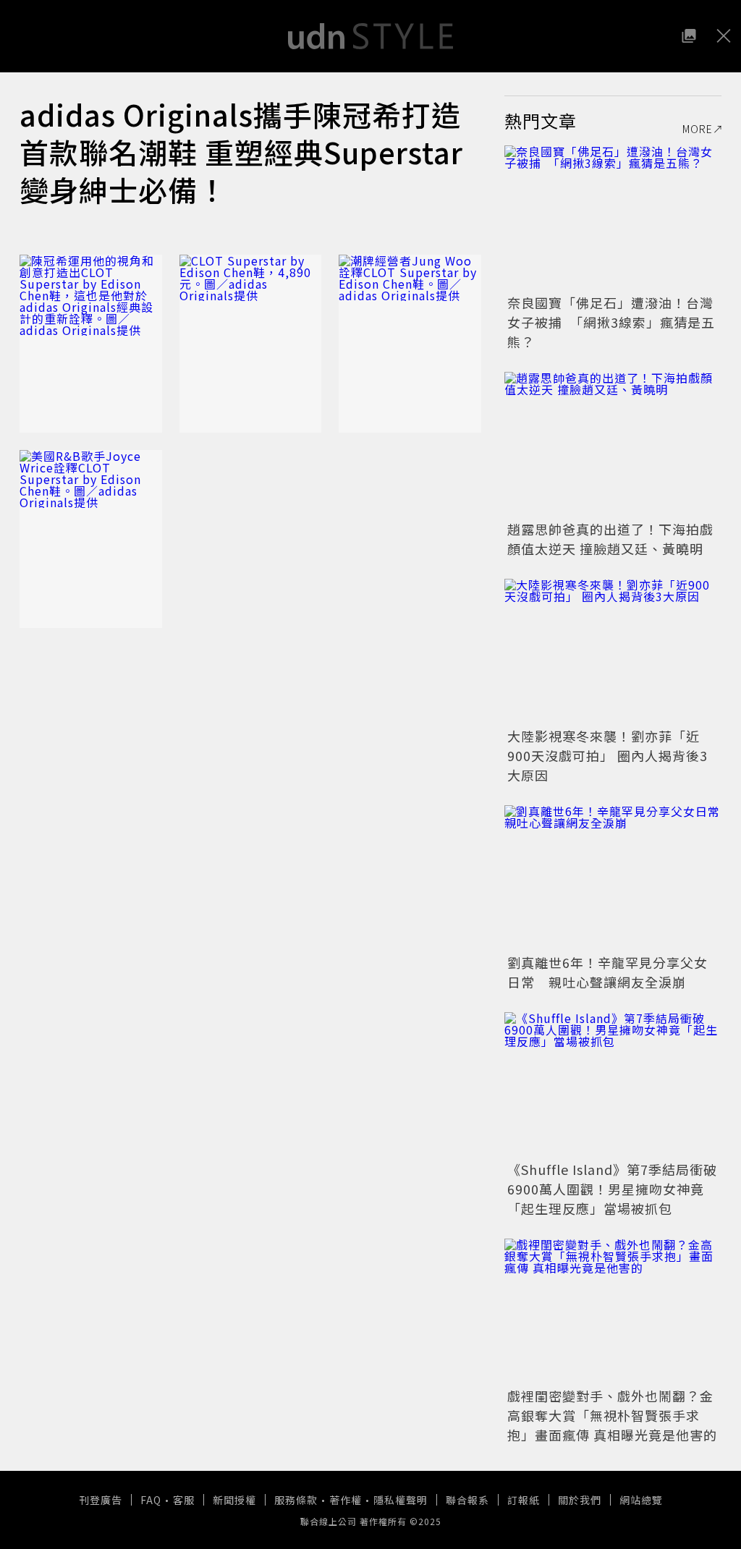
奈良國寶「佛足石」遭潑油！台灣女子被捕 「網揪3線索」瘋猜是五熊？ (611, 322)
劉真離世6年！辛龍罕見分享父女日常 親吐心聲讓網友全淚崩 (607, 972)
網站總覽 (641, 1500)
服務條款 (296, 1500)
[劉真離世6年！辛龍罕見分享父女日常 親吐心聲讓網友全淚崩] (612, 877)
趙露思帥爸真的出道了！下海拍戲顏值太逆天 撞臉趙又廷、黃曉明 (610, 538)
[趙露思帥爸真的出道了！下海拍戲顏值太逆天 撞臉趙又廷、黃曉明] (612, 444)
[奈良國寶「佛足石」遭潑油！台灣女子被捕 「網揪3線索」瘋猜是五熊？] (612, 217)
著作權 (345, 1500)
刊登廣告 (100, 1500)
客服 (184, 1500)
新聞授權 (234, 1500)
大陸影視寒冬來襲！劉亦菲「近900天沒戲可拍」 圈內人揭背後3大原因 (607, 755)
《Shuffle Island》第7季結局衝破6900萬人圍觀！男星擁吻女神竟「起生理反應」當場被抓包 (612, 1189)
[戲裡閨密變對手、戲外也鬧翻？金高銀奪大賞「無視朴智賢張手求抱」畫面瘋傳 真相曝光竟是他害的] (612, 1311)
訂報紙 (523, 1500)
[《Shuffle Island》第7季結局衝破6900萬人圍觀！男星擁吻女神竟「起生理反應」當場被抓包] (612, 1084)
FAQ (150, 1500)
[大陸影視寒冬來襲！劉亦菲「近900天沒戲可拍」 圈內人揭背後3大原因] (612, 651)
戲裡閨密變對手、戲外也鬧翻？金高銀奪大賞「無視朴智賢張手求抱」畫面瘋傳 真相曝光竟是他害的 (612, 1415)
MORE (697, 129)
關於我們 (579, 1500)
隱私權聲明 (400, 1500)
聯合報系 (467, 1500)
